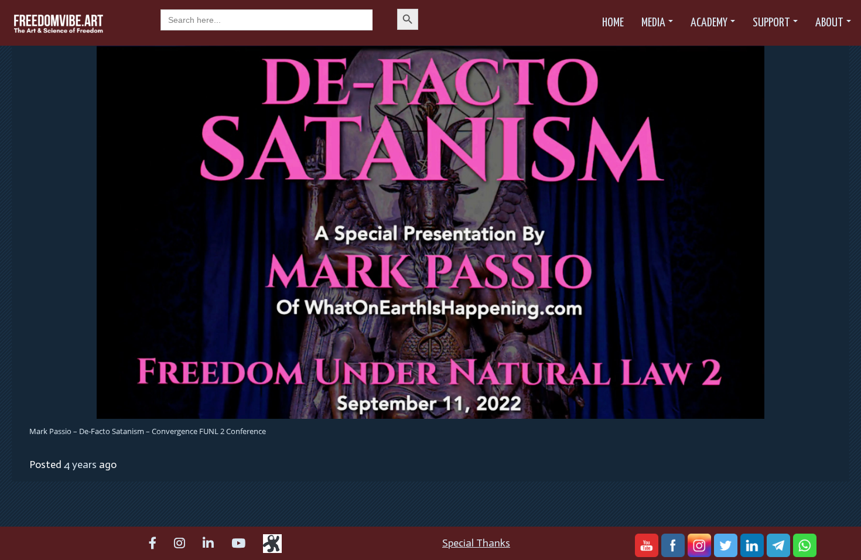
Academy (709, 23)
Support (771, 23)
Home (613, 23)
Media (653, 23)
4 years (80, 464)
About (829, 23)
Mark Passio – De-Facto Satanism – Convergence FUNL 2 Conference (147, 431)
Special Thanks (476, 543)
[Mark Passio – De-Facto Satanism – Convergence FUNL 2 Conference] (430, 231)
